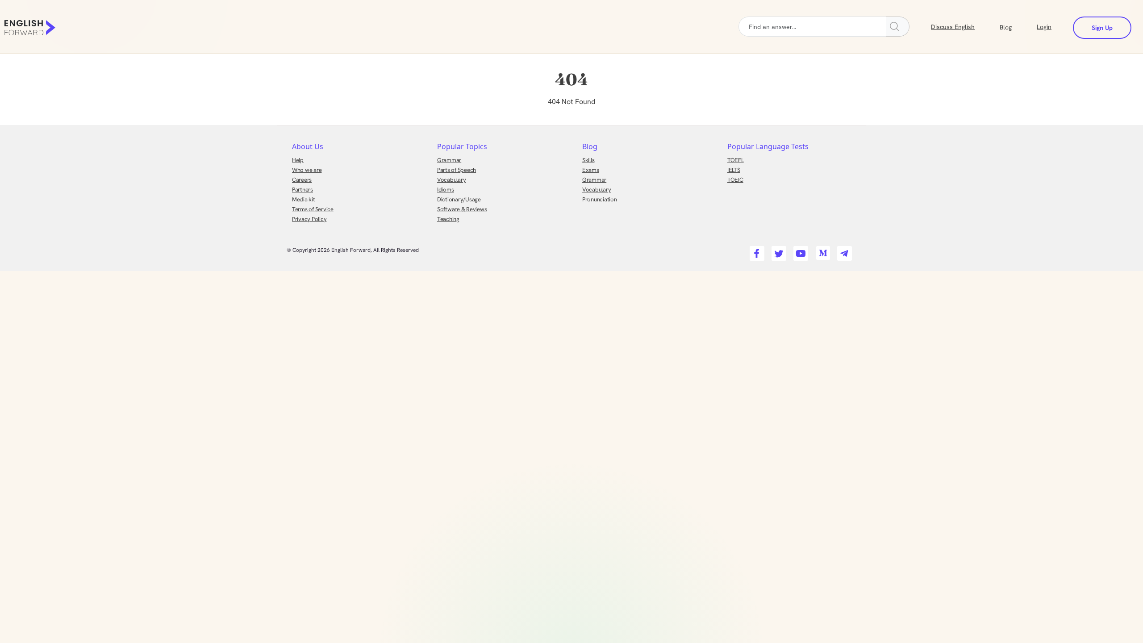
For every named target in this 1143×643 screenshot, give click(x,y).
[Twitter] (777, 250)
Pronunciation (599, 199)
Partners (302, 189)
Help (298, 160)
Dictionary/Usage (459, 199)
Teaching (448, 219)
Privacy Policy (309, 219)
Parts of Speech (456, 170)
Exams (590, 170)
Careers (302, 180)
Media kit (303, 199)
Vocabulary (451, 180)
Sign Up (1102, 28)
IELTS (733, 170)
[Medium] (821, 250)
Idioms (445, 189)
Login (1044, 27)
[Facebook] (755, 250)
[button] (1016, 26)
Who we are (306, 170)
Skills (588, 160)
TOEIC (735, 180)
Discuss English (953, 27)
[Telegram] (843, 250)
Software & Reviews (462, 209)
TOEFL (735, 160)
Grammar (449, 160)
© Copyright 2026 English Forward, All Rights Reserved (353, 250)
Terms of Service (313, 209)
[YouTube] (799, 250)
